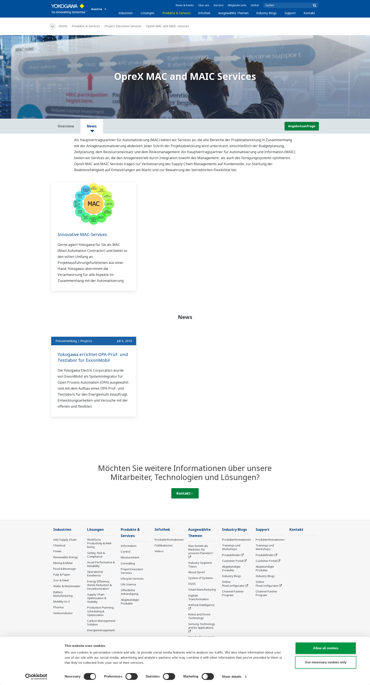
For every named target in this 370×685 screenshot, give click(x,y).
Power (57, 551)
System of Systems (200, 578)
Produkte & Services (176, 13)
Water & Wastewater (66, 586)
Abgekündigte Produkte (130, 601)
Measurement (130, 557)
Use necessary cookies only (325, 662)
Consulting (128, 563)
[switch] (131, 676)
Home (63, 26)
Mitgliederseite (237, 5)
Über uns (203, 5)
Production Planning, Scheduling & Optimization (100, 611)
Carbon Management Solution (101, 622)
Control (125, 551)
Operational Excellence (95, 573)
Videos (159, 551)
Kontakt (309, 13)
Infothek (204, 13)
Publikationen (164, 545)
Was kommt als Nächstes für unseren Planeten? (200, 549)
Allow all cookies (325, 648)
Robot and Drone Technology (199, 616)
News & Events (185, 5)
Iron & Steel (61, 580)
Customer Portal (232, 561)
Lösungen (147, 13)
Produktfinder (231, 555)
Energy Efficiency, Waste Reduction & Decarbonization (99, 585)
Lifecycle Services (132, 578)
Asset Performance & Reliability (101, 564)
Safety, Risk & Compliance (96, 554)
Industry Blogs (266, 13)
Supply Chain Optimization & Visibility (96, 598)
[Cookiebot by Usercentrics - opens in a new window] (36, 676)
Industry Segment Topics (200, 564)
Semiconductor (63, 613)
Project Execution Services (123, 26)
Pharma (58, 607)
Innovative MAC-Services (82, 234)
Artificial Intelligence (201, 605)
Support (290, 13)
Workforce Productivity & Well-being (99, 543)
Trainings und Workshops (231, 547)
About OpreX (196, 572)
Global (255, 5)
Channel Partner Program (233, 593)
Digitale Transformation (198, 597)
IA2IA (191, 584)
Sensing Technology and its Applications (201, 626)
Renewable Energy (65, 557)
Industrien (126, 13)
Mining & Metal (63, 563)
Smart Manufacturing (202, 589)
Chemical (59, 545)
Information (128, 546)
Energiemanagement (101, 630)
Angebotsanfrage (301, 126)
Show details (231, 676)
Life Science (128, 584)
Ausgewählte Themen (233, 13)
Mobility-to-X (61, 601)
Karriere (219, 5)
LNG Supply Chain (65, 539)
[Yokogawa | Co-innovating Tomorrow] (69, 9)
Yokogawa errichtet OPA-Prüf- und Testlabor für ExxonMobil (93, 357)
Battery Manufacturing (63, 594)
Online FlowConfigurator (233, 583)
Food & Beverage (64, 569)
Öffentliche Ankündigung (129, 592)
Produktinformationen (169, 539)
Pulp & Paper (61, 574)
